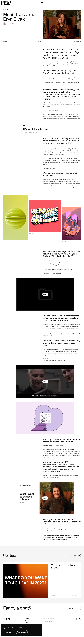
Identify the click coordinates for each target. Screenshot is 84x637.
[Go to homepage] (12, 619)
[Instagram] (76, 619)
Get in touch (73, 608)
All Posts (74, 555)
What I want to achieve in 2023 (63, 566)
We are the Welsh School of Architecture (60, 349)
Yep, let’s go (21, 632)
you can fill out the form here (59, 539)
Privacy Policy (77, 633)
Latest (7, 9)
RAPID (51, 353)
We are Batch (60, 187)
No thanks (8, 632)
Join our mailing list (48, 618)
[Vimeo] (80, 619)
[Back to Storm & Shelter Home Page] (6, 3)
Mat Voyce (65, 185)
